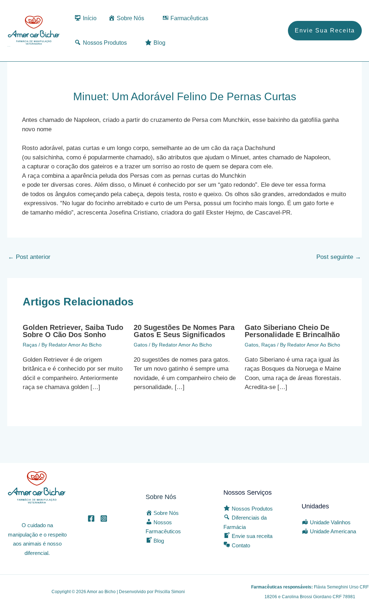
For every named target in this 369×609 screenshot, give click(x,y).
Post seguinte (338, 256)
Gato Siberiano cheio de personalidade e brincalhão (292, 331)
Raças (30, 345)
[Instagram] (103, 518)
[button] (325, 30)
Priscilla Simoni (170, 591)
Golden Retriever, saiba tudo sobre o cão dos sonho (73, 331)
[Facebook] (91, 518)
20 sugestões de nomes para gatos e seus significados (184, 331)
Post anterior (29, 256)
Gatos (140, 345)
